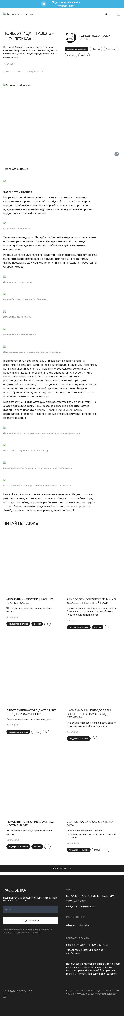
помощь (84, 55)
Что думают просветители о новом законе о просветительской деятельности (91, 724)
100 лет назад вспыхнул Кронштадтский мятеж (29, 610)
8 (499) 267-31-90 (98, 944)
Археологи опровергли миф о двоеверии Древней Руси (91, 601)
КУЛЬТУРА (108, 895)
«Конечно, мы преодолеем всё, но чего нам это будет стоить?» (89, 714)
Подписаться (30, 920)
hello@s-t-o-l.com (75, 944)
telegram (71, 925)
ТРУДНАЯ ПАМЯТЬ (76, 901)
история (37, 624)
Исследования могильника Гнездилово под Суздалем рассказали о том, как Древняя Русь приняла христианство (91, 611)
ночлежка (71, 55)
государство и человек (76, 49)
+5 (47, 624)
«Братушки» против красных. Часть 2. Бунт (30, 823)
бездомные (111, 49)
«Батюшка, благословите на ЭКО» (90, 823)
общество (96, 49)
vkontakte (84, 925)
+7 (47, 847)
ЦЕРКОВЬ (71, 895)
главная (7, 71)
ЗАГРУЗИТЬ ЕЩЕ (62, 868)
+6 (46, 732)
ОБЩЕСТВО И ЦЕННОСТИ (30, 71)
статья (36, 732)
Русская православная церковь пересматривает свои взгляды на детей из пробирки (91, 834)
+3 (106, 850)
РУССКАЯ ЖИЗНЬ (89, 895)
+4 (108, 627)
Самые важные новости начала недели (28, 719)
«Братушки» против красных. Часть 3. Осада (30, 601)
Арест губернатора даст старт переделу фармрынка (31, 712)
